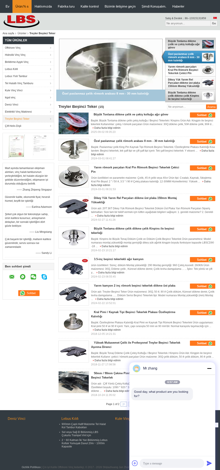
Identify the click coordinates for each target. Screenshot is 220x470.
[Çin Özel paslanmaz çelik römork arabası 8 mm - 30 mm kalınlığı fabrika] (73, 150)
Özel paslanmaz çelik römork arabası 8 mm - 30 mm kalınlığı (184, 57)
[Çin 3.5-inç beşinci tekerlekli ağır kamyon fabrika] (73, 268)
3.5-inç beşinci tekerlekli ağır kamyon (119, 259)
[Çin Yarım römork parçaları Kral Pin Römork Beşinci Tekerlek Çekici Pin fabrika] (73, 176)
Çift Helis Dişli (13, 125)
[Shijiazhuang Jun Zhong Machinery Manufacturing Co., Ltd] (26, 21)
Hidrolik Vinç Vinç (15, 54)
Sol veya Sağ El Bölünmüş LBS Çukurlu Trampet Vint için (80, 434)
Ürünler (22, 33)
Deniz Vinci (11, 104)
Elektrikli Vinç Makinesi (18, 111)
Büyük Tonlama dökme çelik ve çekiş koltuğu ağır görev (184, 44)
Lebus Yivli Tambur (16, 76)
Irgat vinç (10, 97)
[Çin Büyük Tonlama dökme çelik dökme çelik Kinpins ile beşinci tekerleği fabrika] (73, 237)
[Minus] (209, 368)
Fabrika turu (66, 6)
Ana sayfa (8, 33)
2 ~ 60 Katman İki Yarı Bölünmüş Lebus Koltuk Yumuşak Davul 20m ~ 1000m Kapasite (84, 443)
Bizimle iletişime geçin (120, 6)
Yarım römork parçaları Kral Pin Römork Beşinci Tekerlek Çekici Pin (183, 70)
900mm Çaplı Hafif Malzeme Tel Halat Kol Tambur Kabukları (84, 426)
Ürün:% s (22, 6)
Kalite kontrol (90, 6)
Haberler (178, 6)
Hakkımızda (43, 6)
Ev (7, 6)
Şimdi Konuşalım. (154, 6)
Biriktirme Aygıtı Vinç (17, 62)
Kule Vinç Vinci (14, 90)
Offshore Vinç (13, 47)
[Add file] (135, 463)
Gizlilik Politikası (31, 467)
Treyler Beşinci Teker (17, 118)
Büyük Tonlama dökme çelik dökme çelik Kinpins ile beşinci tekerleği (183, 96)
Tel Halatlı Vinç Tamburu (19, 83)
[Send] (209, 463)
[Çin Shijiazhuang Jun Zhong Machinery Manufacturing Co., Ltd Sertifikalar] (16, 145)
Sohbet (202, 115)
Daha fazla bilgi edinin (107, 127)
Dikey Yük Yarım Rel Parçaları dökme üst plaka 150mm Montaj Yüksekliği (184, 83)
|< (124, 404)
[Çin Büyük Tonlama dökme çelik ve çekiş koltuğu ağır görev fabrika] (73, 123)
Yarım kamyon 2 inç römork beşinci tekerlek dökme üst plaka (134, 285)
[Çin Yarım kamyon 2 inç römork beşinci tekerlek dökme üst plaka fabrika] (73, 295)
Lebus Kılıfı (11, 69)
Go (214, 23)
